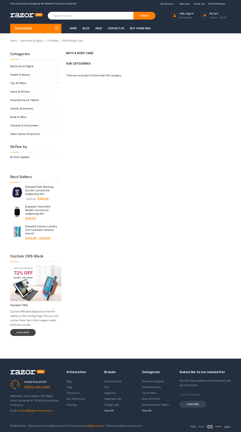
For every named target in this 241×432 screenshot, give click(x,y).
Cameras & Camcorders (24, 125)
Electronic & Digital (21, 66)
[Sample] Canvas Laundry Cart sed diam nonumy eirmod (41, 230)
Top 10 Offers (18, 83)
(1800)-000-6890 (37, 387)
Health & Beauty (20, 74)
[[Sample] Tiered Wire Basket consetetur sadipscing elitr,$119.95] (17, 212)
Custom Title (19, 305)
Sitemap (72, 404)
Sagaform (110, 393)
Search (144, 15)
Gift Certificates (216, 3)
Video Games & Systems (25, 134)
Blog (86, 28)
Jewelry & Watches (21, 108)
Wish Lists (184, 3)
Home (73, 28)
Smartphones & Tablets (24, 100)
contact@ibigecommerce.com (35, 410)
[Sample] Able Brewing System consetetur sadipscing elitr (39, 190)
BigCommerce (96, 425)
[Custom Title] (35, 282)
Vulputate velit (113, 398)
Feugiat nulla (111, 404)
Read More (23, 332)
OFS (106, 387)
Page (98, 28)
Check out (199, 3)
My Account (167, 3)
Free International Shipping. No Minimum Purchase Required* (43, 3)
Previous (51, 178)
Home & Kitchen (20, 91)
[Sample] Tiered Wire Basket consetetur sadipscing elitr (38, 210)
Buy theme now (140, 28)
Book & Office (18, 117)
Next (57, 178)
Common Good (112, 381)
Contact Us (116, 28)
